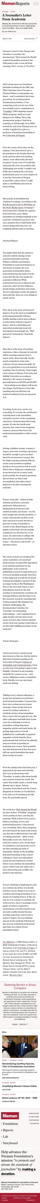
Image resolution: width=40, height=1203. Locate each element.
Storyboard (10, 1143)
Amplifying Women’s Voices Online (19, 1086)
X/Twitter (34, 1116)
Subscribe (34, 1113)
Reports (8, 1130)
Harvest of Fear (16, 975)
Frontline (7, 112)
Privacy (23, 1198)
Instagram (34, 1120)
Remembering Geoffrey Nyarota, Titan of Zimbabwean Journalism (18, 1065)
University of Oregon (15, 136)
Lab (5, 1136)
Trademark (17, 1198)
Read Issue (19, 1024)
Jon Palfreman (10, 31)
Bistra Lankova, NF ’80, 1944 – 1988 (19, 1098)
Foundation (10, 1123)
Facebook (34, 1123)
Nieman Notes (8, 11)
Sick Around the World (26, 810)
